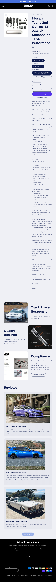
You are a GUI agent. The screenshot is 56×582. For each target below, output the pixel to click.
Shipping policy (38, 576)
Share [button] (34, 288)
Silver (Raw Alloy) (38, 66)
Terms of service (48, 575)
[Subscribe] (40, 550)
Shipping (41, 53)
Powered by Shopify (23, 575)
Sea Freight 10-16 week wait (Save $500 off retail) (42, 73)
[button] (3, 6)
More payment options (42, 97)
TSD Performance (15, 575)
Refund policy (33, 575)
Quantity (34, 81)
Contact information (47, 576)
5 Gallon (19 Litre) (38, 60)
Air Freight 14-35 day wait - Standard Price (41, 77)
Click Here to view (38, 374)
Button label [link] (28, 534)
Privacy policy (40, 575)
